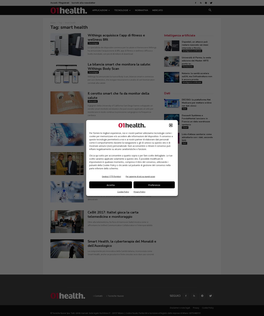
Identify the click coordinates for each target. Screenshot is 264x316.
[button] (170, 125)
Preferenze (154, 184)
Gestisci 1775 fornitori (111, 176)
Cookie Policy (123, 192)
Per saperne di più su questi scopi (140, 176)
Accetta (111, 184)
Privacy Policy (139, 192)
